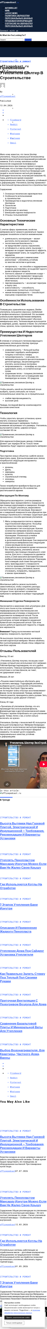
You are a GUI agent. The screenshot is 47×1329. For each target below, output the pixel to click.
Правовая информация (18, 21)
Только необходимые (14, 1323)
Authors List (11, 8)
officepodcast (7, 96)
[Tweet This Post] (26, 1066)
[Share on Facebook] (26, 110)
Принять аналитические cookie (18, 1317)
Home (7, 10)
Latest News (11, 13)
